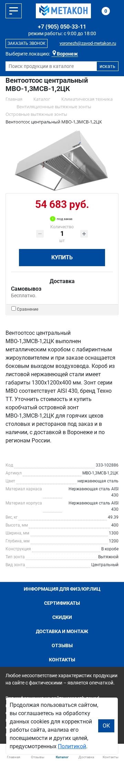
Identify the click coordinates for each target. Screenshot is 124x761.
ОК (106, 725)
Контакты (62, 659)
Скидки (62, 617)
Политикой (72, 746)
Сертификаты (62, 603)
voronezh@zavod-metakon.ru (88, 43)
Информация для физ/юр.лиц (62, 589)
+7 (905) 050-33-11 (62, 26)
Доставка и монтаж (62, 631)
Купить (62, 257)
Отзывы (62, 645)
